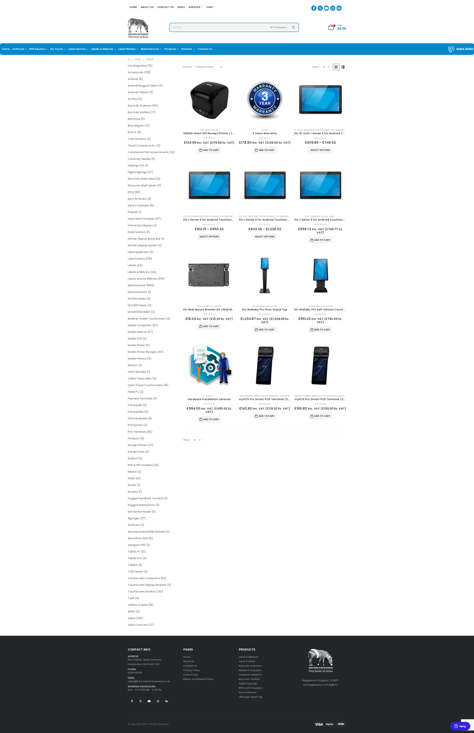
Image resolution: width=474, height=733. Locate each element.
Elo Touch (56, 49)
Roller (214, 130)
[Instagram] (332, 8)
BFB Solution (37, 49)
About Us (147, 7)
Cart (209, 7)
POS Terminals (338, 130)
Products (170, 49)
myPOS (257, 396)
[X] (320, 8)
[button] (336, 67)
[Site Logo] (138, 28)
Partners (186, 49)
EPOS (300, 130)
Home (133, 7)
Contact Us (165, 7)
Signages (273, 396)
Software (18, 49)
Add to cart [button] (211, 150)
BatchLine (205, 130)
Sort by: (187, 67)
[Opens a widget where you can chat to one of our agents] (460, 726)
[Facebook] (313, 8)
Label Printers (127, 49)
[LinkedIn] (339, 8)
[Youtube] (326, 8)
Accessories (203, 306)
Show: (316, 67)
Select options (320, 150)
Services (194, 7)
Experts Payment (302, 396)
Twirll (332, 216)
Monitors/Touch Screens (317, 130)
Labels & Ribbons (102, 49)
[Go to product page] (209, 100)
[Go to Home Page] (129, 59)
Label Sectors (77, 49)
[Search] (294, 27)
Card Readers (246, 396)
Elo (296, 130)
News (181, 7)
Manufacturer (150, 49)
